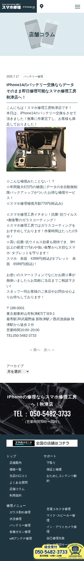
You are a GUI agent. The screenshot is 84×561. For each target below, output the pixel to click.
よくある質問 (18, 482)
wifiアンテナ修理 (20, 538)
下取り (51, 462)
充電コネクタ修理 (59, 509)
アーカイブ (15, 366)
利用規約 (15, 495)
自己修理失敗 (56, 538)
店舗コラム (17, 489)
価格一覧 (15, 469)
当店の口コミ (18, 476)
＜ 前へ (34, 350)
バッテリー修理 (20, 525)
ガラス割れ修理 (20, 512)
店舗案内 (15, 462)
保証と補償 (54, 469)
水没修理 (15, 519)
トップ (11, 456)
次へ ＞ (49, 350)
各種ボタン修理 (20, 531)
